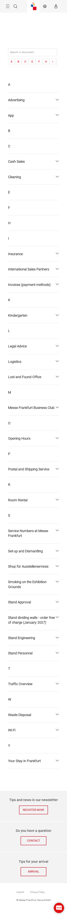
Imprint (20, 892)
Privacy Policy (37, 892)
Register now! (33, 810)
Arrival (33, 871)
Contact (33, 840)
